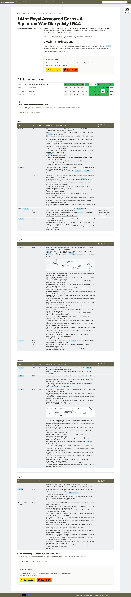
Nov (107, 84)
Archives (34, 2)
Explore (18, 2)
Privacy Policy (97, 595)
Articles (41, 2)
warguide (7, 2)
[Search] (128, 2)
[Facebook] (29, 595)
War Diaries (26, 2)
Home (19, 13)
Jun (87, 84)
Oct (103, 84)
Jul (90, 87)
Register (55, 2)
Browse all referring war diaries (30, 112)
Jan (66, 84)
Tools (48, 2)
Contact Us (105, 595)
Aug (95, 87)
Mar (74, 84)
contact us (58, 37)
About (91, 595)
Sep (99, 84)
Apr (78, 84)
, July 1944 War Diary (34, 561)
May (82, 84)
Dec (111, 84)
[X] (24, 595)
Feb (70, 84)
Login (62, 2)
